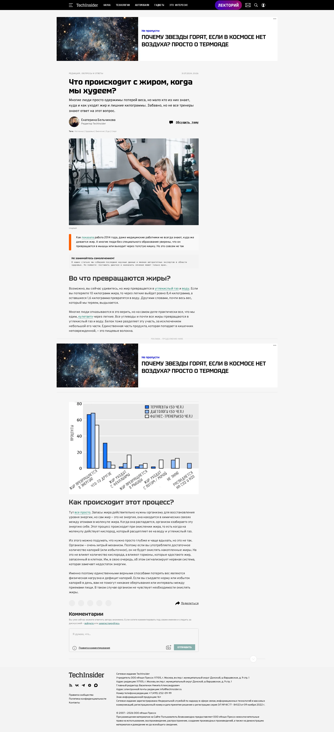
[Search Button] (256, 5)
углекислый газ (167, 289)
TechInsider (87, 5)
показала (88, 237)
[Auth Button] (263, 5)
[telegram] (83, 685)
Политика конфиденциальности (87, 698)
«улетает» (85, 317)
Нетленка (79, 131)
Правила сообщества (81, 695)
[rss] (70, 685)
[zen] (89, 685)
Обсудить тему (187, 122)
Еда (108, 131)
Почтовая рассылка (248, 5)
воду (185, 289)
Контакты (74, 702)
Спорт (114, 131)
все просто (82, 513)
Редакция (74, 73)
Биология (100, 131)
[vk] (77, 685)
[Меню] (71, 5)
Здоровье (89, 131)
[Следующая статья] (167, 659)
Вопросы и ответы (92, 73)
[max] (96, 685)
